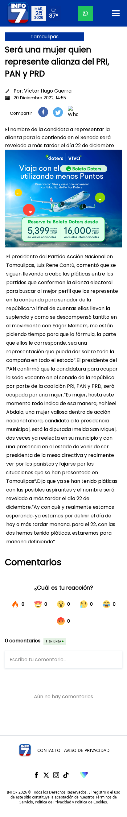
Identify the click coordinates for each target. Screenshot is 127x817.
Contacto (48, 750)
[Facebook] (36, 775)
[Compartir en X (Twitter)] (58, 112)
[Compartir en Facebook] (43, 112)
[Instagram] (56, 775)
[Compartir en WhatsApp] (73, 112)
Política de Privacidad (53, 802)
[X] (46, 775)
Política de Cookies (91, 802)
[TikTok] (66, 775)
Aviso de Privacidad (86, 750)
